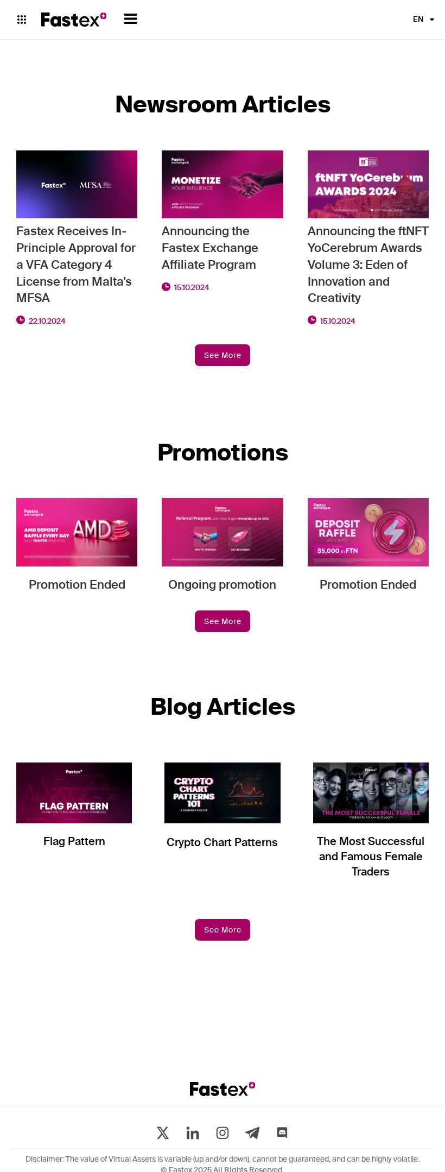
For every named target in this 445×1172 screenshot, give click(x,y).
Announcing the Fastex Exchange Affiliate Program (210, 249)
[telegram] (252, 1133)
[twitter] (162, 1133)
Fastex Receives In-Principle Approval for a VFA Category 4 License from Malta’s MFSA (76, 265)
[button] (130, 19)
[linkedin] (192, 1133)
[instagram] (222, 1133)
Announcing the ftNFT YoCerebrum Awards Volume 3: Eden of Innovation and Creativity (368, 265)
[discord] (282, 1133)
